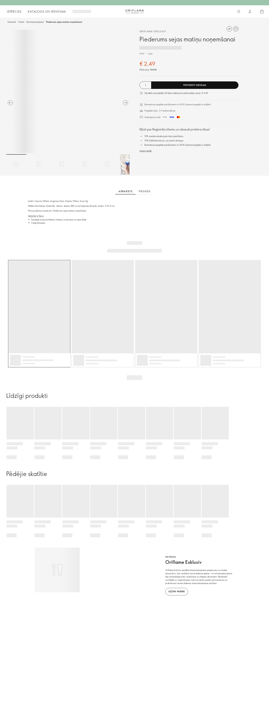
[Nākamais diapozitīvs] (125, 102)
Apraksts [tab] (125, 191)
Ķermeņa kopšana (35, 21)
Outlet (21, 21)
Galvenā (11, 21)
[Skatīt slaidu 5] (107, 164)
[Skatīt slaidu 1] (16, 164)
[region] (68, 91)
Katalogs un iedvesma (47, 11)
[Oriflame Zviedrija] (134, 11)
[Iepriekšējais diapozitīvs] (10, 102)
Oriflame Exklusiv (152, 31)
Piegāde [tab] (144, 191)
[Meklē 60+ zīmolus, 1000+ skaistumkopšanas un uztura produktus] (238, 11)
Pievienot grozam (194, 85)
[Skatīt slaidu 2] (39, 164)
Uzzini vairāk (145, 150)
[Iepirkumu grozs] (262, 11)
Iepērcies (14, 11)
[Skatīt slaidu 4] (84, 164)
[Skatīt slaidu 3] (62, 164)
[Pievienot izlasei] (235, 28)
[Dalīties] (229, 28)
